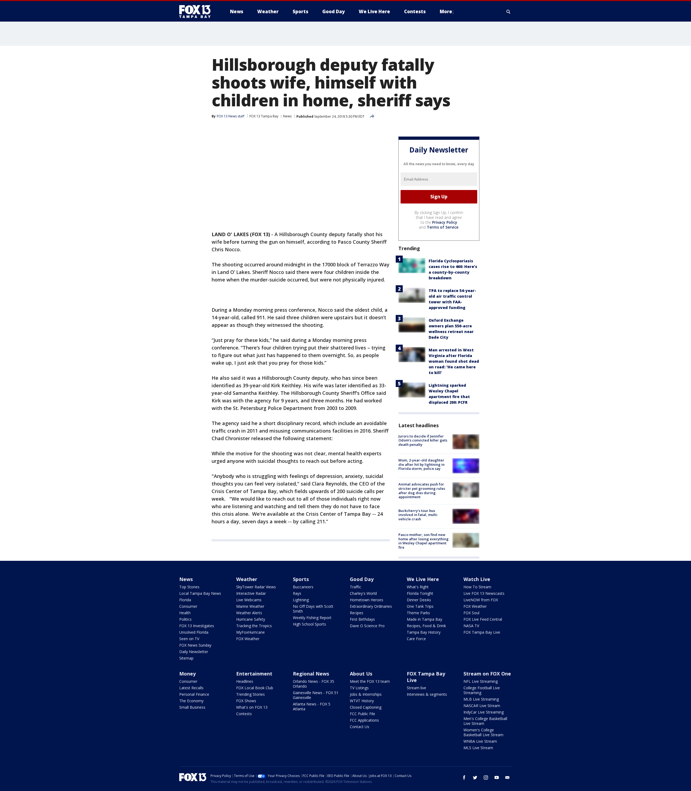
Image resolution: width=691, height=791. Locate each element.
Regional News (311, 673)
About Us (361, 673)
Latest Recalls (191, 687)
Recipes (356, 612)
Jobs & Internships (366, 694)
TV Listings (359, 687)
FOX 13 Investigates (196, 625)
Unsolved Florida (193, 632)
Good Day (362, 579)
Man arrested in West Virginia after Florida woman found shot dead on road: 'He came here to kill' (454, 361)
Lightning (301, 599)
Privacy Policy (444, 222)
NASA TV (471, 625)
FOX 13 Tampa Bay (263, 116)
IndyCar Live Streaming (483, 712)
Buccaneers (303, 586)
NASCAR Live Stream (481, 705)
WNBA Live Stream (480, 741)
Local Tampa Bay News (200, 593)
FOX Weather (247, 638)
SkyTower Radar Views (256, 586)
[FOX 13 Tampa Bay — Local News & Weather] (197, 11)
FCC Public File (362, 713)
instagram (486, 777)
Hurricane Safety (250, 619)
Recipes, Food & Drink (426, 625)
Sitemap (186, 658)
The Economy (191, 700)
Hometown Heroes (366, 599)
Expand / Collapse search (508, 12)
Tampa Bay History (424, 632)
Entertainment (254, 673)
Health (185, 612)
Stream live (416, 687)
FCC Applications (364, 720)
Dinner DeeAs (419, 599)
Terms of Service (442, 227)
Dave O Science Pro (367, 625)
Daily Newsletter (193, 651)
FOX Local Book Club (254, 687)
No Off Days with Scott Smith (313, 609)
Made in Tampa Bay (424, 619)
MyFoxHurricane (250, 632)
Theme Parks (418, 612)
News (287, 116)
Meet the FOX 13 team (370, 681)
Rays (297, 593)
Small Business (192, 707)
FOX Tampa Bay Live (481, 632)
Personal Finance (194, 694)
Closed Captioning (365, 707)
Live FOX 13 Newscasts (483, 593)
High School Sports (309, 624)
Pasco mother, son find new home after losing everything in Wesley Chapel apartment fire (423, 541)
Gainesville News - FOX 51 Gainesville (315, 695)
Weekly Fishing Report (312, 617)
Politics (185, 619)
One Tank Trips (420, 606)
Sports (301, 579)
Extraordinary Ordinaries (371, 606)
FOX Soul (471, 612)
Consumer (188, 606)
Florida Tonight (420, 593)
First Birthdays (362, 619)
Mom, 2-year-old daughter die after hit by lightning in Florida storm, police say (421, 464)
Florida (185, 599)
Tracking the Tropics (254, 625)
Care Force (416, 638)
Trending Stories (250, 694)
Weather (246, 579)
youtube (496, 777)
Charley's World (363, 593)
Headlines (244, 681)
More (446, 11)
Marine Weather (250, 606)
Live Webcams (249, 599)
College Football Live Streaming (481, 690)
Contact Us (359, 726)
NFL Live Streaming (480, 681)
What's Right (418, 586)
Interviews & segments (427, 694)
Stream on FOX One (487, 673)
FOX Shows (246, 700)
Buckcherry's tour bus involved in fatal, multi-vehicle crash (418, 514)
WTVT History (362, 700)
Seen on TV (189, 638)
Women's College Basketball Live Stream (483, 732)
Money (187, 673)
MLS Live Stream (478, 747)
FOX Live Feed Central (482, 619)
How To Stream (477, 586)
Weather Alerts (249, 612)
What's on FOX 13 (251, 707)
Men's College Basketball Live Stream (485, 721)
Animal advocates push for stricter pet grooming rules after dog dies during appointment (421, 490)
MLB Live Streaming (481, 699)
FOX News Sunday (195, 645)
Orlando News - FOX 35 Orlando (313, 684)
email (507, 777)
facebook (464, 777)
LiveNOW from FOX (480, 599)
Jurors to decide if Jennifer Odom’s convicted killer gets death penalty (422, 440)
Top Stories (189, 586)
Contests (244, 713)
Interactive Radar (251, 593)
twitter (475, 777)
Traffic (355, 586)
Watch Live (476, 579)
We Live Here (423, 579)
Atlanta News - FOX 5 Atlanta (311, 706)
